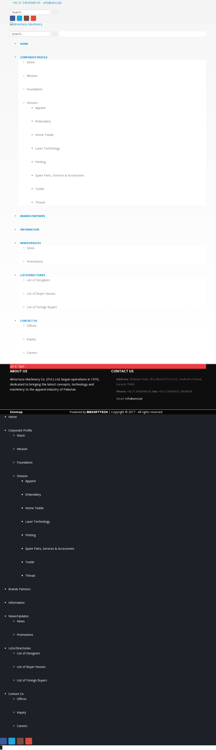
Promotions (35, 261)
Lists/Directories (32, 275)
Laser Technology (47, 148)
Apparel (40, 108)
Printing (40, 162)
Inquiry (31, 339)
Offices (31, 326)
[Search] (55, 12)
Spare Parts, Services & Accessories (59, 175)
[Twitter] (19, 18)
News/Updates (30, 243)
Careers (32, 353)
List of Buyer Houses (41, 294)
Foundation (34, 89)
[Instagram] (26, 18)
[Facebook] (12, 18)
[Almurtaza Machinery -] (33, 24)
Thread (40, 202)
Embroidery (43, 121)
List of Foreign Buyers (42, 307)
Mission (32, 76)
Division (32, 103)
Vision (31, 62)
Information (29, 229)
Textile (39, 189)
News (31, 248)
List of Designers (38, 280)
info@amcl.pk (52, 3)
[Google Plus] (33, 18)
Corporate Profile (33, 57)
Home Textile (44, 135)
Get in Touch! (17, 366)
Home (24, 44)
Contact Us (28, 321)
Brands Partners (32, 216)
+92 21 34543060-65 (26, 3)
